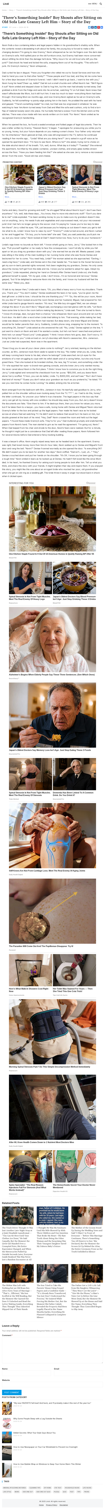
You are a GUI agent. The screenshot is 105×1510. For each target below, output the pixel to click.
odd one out (28, 1492)
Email (56, 1369)
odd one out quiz (43, 1492)
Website (6, 1380)
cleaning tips (34, 1488)
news (17, 1492)
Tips (78, 1492)
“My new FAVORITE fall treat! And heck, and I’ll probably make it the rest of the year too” (52, 1403)
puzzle (56, 1492)
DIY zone (12, 27)
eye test (58, 1488)
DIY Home (47, 1488)
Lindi (6, 3)
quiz (64, 1492)
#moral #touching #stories (14, 1488)
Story (11, 10)
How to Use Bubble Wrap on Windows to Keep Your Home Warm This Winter (47, 1464)
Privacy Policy (51, 1505)
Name (5, 1369)
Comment (7, 1335)
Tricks (86, 1492)
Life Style (7, 1492)
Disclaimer (64, 1505)
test (72, 1492)
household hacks (72, 1488)
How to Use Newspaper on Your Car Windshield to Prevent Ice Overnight (45, 1447)
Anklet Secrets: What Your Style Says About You (34, 1433)
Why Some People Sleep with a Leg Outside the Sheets (37, 1418)
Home (4, 10)
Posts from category (14, 1397)
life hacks (87, 1488)
